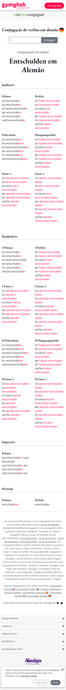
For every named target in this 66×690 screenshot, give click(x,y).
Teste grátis (54, 5)
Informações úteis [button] (12, 649)
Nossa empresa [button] (10, 618)
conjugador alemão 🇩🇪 (39, 595)
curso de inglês (28, 538)
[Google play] (58, 602)
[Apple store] (62, 602)
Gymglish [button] (7, 626)
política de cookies (29, 675)
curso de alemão (28, 541)
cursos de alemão (49, 524)
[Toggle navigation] (50, 15)
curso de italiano (47, 541)
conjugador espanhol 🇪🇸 (35, 592)
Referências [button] (8, 641)
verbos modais (12, 592)
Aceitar (55, 682)
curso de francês (47, 538)
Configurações (40, 682)
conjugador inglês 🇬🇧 (27, 589)
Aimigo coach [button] (9, 634)
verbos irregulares (50, 589)
